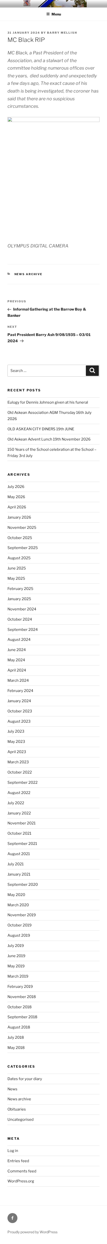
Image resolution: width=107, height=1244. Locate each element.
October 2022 (19, 772)
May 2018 (16, 1047)
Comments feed (21, 1171)
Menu (56, 14)
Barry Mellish (62, 32)
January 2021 (18, 874)
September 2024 (22, 629)
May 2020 (16, 895)
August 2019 (18, 935)
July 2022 (15, 803)
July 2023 (15, 731)
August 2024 (19, 639)
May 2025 (16, 578)
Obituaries (16, 1109)
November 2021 (21, 823)
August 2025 (19, 558)
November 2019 (21, 915)
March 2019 (17, 976)
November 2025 (21, 527)
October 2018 (19, 1007)
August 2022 (18, 793)
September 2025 (22, 548)
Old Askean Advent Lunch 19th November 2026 (49, 439)
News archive (28, 274)
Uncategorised (20, 1119)
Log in (12, 1150)
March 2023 (18, 762)
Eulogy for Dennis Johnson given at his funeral (47, 402)
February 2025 (20, 588)
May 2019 (16, 966)
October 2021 (19, 833)
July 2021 (15, 864)
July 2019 (15, 945)
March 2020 (18, 905)
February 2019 (20, 986)
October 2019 (19, 925)
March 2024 (18, 680)
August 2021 (18, 854)
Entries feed (18, 1161)
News (12, 1089)
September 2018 (22, 1017)
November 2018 (21, 997)
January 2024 (19, 701)
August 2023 (19, 721)
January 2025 (19, 599)
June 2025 (16, 568)
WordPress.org (20, 1181)
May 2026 (16, 497)
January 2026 (19, 517)
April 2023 (16, 752)
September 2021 (22, 843)
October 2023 (19, 711)
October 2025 (19, 538)
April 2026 (16, 507)
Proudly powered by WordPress (32, 1232)
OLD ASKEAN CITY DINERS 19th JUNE (40, 429)
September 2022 (22, 782)
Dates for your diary (24, 1079)
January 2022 (19, 813)
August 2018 (18, 1027)
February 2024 (20, 690)
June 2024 (16, 650)
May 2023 (16, 741)
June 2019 (16, 956)
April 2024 (16, 670)
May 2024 (16, 660)
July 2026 (15, 486)
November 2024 (21, 609)
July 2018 (15, 1037)
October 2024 (19, 619)
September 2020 (22, 884)
